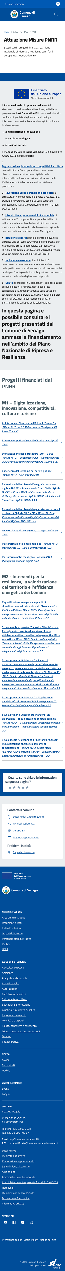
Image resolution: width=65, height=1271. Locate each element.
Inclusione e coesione (18, 260)
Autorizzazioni (10, 989)
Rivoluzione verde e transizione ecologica (29, 193)
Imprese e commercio (14, 1015)
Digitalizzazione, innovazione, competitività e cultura (32, 166)
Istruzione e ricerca (16, 238)
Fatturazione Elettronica (16, 1198)
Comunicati (8, 1065)
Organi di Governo (12, 933)
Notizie (6, 1070)
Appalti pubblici (10, 983)
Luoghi (6, 1094)
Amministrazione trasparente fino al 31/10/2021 (30, 1182)
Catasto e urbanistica (14, 994)
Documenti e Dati (12, 923)
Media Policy (31, 1240)
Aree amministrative (13, 917)
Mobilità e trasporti (13, 1020)
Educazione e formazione (16, 1005)
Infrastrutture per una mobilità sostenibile (29, 215)
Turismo (6, 1036)
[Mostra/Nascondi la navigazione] (4, 14)
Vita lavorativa (10, 1042)
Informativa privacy (13, 1203)
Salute (8, 283)
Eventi (5, 1089)
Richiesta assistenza (13, 1156)
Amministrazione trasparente (18, 1177)
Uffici (5, 949)
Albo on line (8, 1172)
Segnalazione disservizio (16, 1166)
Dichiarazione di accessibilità (18, 1193)
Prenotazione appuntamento (18, 1161)
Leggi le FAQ (9, 1151)
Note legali (8, 1188)
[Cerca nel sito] (56, 14)
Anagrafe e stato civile (14, 978)
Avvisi (5, 1060)
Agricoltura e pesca (13, 967)
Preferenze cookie (12, 1240)
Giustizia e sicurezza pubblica (18, 1010)
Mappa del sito (48, 1240)
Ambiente (7, 973)
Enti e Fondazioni (12, 928)
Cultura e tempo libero (14, 999)
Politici (6, 944)
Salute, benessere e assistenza (19, 1026)
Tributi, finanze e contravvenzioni (21, 1031)
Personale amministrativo (16, 939)
